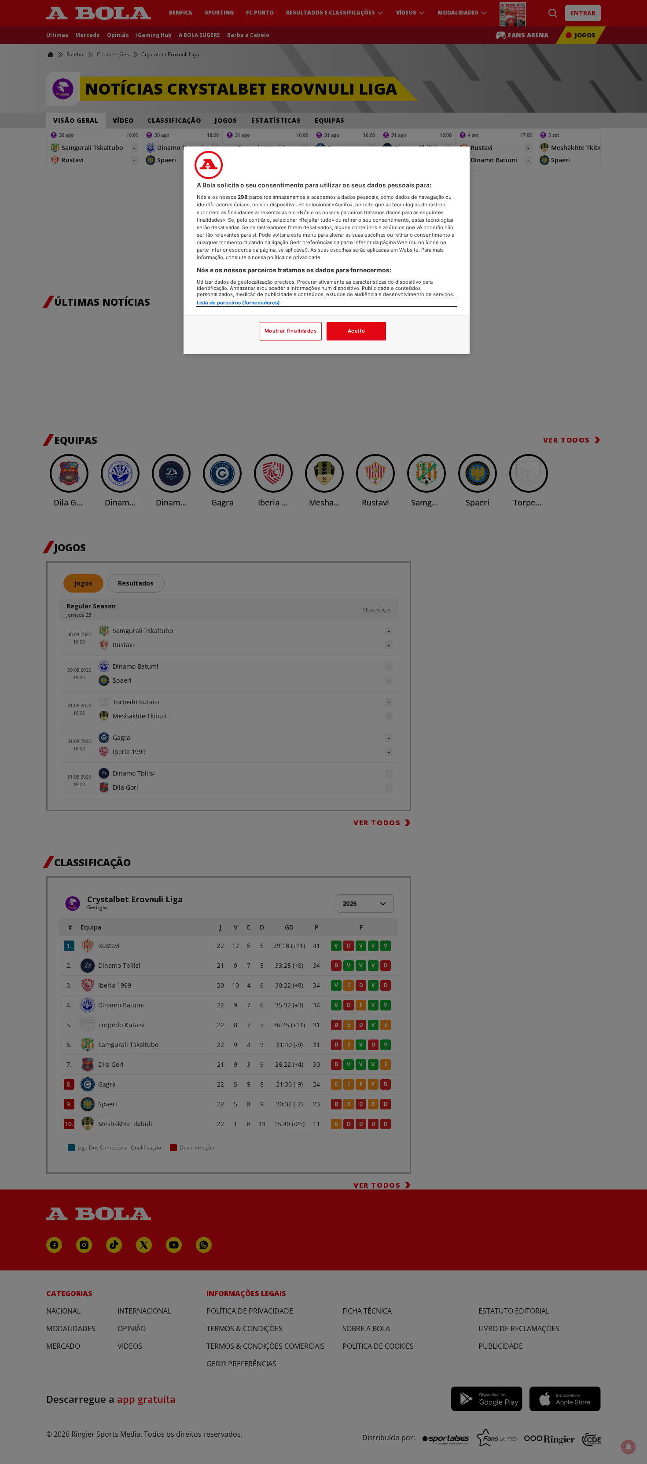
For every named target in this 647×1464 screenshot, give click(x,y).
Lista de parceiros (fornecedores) (238, 303)
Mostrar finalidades (291, 331)
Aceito (356, 331)
